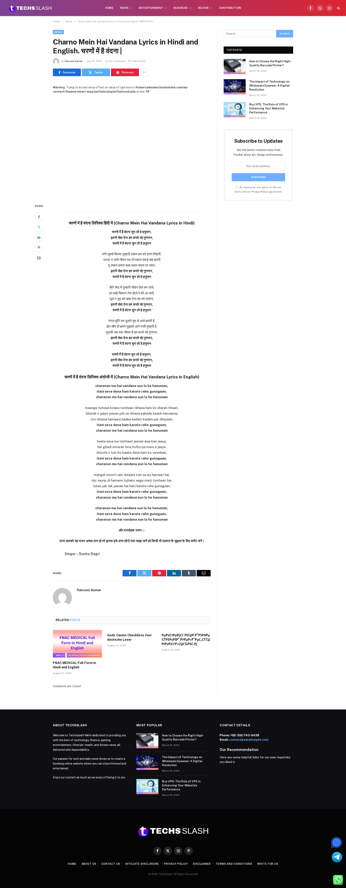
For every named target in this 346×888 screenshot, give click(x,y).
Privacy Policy (260, 191)
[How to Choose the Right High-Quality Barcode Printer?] (235, 66)
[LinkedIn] (39, 237)
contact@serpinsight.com (249, 739)
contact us (110, 863)
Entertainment (151, 7)
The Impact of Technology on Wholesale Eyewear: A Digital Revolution (269, 85)
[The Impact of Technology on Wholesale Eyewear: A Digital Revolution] (235, 86)
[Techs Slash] (30, 8)
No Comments (117, 61)
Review (203, 7)
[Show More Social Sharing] (144, 72)
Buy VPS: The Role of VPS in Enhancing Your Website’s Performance (268, 108)
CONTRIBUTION (230, 7)
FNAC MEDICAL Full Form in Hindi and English (74, 665)
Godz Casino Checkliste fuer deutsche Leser (129, 637)
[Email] (39, 258)
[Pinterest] (39, 247)
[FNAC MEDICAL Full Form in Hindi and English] (77, 644)
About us (88, 863)
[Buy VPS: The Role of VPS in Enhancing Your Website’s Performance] (235, 109)
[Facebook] (39, 217)
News (124, 7)
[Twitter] (39, 227)
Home (109, 7)
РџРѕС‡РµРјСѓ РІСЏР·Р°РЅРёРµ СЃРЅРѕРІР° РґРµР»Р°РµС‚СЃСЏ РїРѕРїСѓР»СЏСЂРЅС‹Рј (186, 639)
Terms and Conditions (234, 863)
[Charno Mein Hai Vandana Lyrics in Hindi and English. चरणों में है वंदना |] (132, 145)
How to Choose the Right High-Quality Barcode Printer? (270, 63)
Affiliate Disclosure (142, 863)
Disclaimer (202, 863)
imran (58, 32)
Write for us (267, 863)
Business (181, 7)
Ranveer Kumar (73, 61)
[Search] (338, 8)
